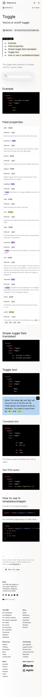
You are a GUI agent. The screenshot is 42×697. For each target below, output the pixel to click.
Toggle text (13, 52)
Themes (5, 647)
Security (5, 664)
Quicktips (26, 620)
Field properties (15, 46)
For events (5, 625)
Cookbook (26, 617)
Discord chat (27, 649)
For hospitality (7, 630)
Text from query (10, 469)
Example (12, 43)
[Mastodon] (6, 595)
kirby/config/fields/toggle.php (28, 30)
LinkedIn (25, 657)
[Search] (38, 3)
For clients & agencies (9, 620)
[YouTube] (14, 595)
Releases (5, 635)
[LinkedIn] (12, 595)
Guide (25, 613)
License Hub (6, 657)
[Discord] (17, 595)
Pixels (4, 654)
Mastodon (26, 654)
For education (7, 627)
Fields (37, 7)
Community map (28, 652)
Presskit (5, 671)
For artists (5, 622)
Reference (9, 7)
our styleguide (15, 564)
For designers (6, 615)
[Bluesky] (9, 595)
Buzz (4, 652)
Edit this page (14, 570)
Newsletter (6, 649)
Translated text (10, 421)
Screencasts (27, 622)
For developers (7, 613)
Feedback (5, 637)
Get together (27, 644)
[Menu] (34, 3)
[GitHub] (3, 595)
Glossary (25, 625)
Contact (5, 676)
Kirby (11, 3)
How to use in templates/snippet (23, 55)
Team (4, 674)
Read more (9, 30)
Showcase (5, 632)
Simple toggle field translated (22, 49)
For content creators (9, 617)
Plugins (4, 644)
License (5, 669)
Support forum (27, 647)
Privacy (4, 666)
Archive (25, 627)
